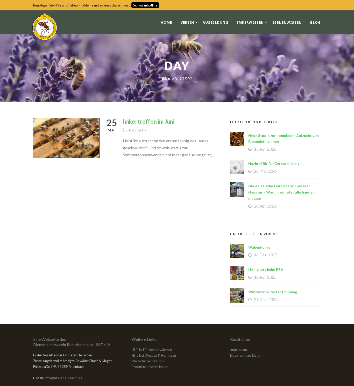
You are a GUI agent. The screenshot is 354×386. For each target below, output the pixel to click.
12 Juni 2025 (265, 277)
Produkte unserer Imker (150, 367)
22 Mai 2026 (265, 171)
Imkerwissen (250, 22)
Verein (187, 22)
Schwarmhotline (145, 5)
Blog (315, 22)
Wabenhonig (259, 247)
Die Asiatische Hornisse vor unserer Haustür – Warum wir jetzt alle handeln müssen (282, 192)
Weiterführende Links (148, 361)
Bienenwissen (287, 22)
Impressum (238, 350)
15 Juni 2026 (265, 149)
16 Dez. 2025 (266, 254)
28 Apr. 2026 (265, 205)
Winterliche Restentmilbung (272, 292)
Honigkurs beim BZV (265, 269)
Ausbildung (215, 22)
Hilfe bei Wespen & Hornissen (154, 355)
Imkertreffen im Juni (148, 121)
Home (166, 22)
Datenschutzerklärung (246, 355)
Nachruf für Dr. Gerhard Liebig (274, 163)
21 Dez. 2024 (266, 299)
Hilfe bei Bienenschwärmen (152, 350)
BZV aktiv (138, 130)
